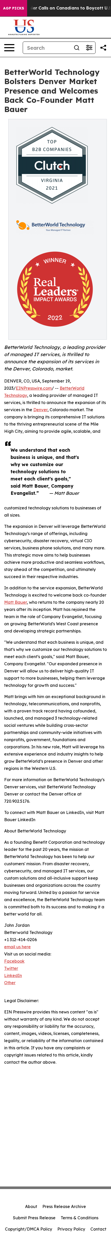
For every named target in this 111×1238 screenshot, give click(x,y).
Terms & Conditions (79, 1217)
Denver (40, 409)
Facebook (14, 961)
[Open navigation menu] (9, 48)
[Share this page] (103, 48)
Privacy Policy (71, 1229)
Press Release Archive (64, 1206)
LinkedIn (13, 975)
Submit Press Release (34, 1217)
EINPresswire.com (34, 388)
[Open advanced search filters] (89, 48)
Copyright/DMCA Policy (28, 1229)
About (31, 1206)
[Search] (76, 48)
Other (9, 982)
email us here (17, 946)
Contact (98, 1229)
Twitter (11, 968)
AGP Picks (13, 8)
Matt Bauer (15, 602)
